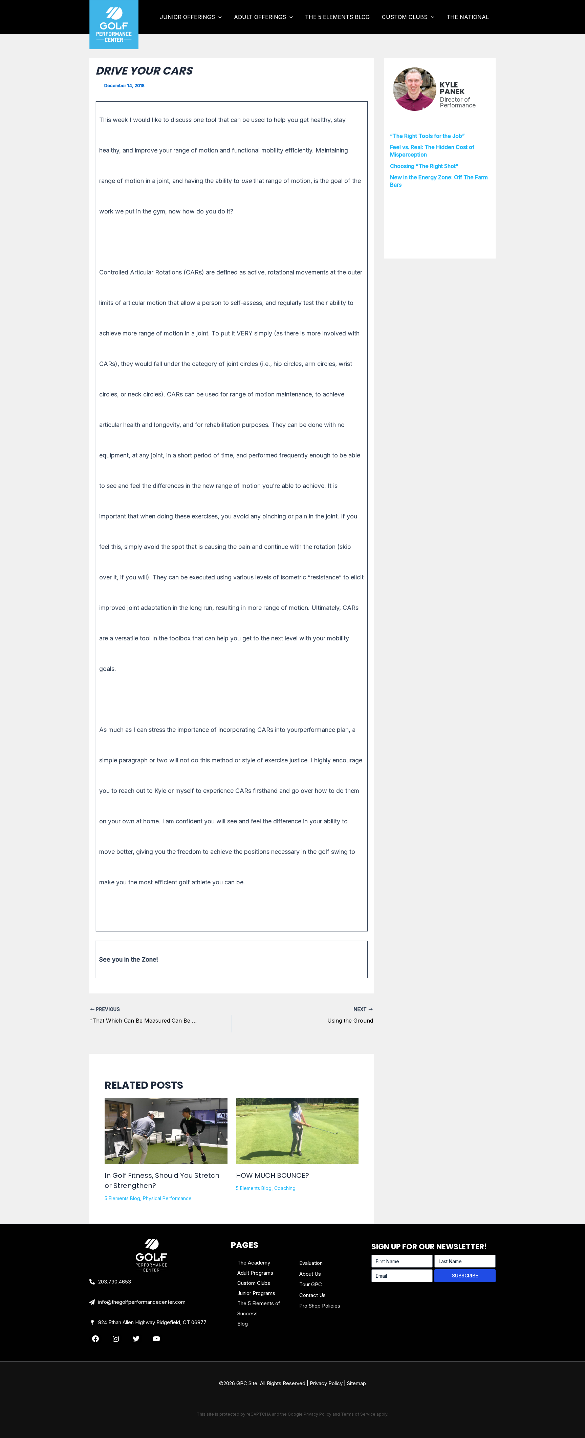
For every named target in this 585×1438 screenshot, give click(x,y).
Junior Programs (256, 1293)
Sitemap (356, 1383)
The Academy (253, 1262)
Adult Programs (255, 1273)
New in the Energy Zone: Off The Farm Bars (439, 181)
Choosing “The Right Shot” (424, 166)
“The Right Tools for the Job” (427, 135)
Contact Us (312, 1295)
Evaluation (311, 1263)
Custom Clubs (253, 1283)
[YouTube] (156, 1339)
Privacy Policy (326, 1383)
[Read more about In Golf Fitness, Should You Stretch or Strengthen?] (166, 1138)
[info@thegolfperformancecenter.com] (137, 1302)
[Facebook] (95, 1339)
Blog (242, 1323)
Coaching (285, 1188)
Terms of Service (358, 1414)
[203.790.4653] (110, 1282)
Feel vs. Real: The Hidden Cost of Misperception (432, 151)
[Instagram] (116, 1339)
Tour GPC (310, 1284)
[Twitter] (136, 1339)
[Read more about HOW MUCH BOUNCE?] (297, 1131)
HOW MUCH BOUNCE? (272, 1175)
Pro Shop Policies (319, 1305)
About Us (310, 1274)
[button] (218, 16)
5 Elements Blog (122, 1198)
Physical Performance (167, 1198)
